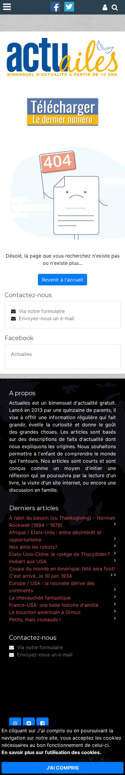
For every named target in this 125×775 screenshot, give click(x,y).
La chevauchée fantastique (40, 598)
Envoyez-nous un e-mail (46, 318)
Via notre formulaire (42, 311)
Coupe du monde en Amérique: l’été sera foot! (62, 569)
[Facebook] (55, 6)
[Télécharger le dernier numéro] (62, 108)
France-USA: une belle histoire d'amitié (53, 605)
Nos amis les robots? (33, 547)
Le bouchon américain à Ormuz (45, 612)
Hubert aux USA (27, 561)
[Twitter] (69, 6)
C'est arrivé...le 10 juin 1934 (40, 576)
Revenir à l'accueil (62, 280)
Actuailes (21, 354)
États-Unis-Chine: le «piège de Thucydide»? (59, 554)
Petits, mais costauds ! (35, 619)
